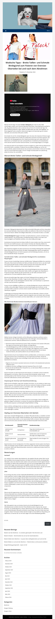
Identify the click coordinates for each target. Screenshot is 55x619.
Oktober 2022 (8, 585)
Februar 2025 (8, 560)
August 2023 (8, 573)
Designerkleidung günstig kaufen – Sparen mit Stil (15, 545)
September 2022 (9, 588)
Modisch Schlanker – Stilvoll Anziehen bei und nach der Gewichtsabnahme (21, 535)
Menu (48, 30)
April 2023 (7, 579)
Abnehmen (6, 605)
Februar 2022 (8, 597)
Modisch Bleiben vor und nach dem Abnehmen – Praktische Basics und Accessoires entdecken (25, 542)
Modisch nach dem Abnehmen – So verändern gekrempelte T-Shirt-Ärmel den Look (23, 532)
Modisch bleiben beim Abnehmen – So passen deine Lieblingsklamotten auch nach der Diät (25, 539)
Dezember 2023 (9, 563)
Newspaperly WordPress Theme (39, 617)
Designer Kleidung (8, 608)
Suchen (6, 520)
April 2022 (7, 591)
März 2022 (7, 594)
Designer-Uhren (7, 611)
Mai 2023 (7, 576)
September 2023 (9, 569)
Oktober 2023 (8, 566)
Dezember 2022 (9, 582)
